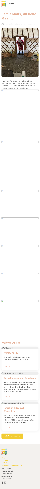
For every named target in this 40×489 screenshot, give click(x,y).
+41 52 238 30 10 (6, 479)
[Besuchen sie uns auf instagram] (5, 483)
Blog (3, 458)
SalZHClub (5, 463)
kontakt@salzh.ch (6, 477)
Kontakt (12, 4)
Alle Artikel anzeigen (12, 436)
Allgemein (18, 24)
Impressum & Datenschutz (11, 465)
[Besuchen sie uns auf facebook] (2, 483)
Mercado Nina (8, 24)
